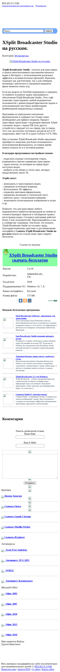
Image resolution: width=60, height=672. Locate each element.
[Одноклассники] (25, 300)
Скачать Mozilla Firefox (17, 527)
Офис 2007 (10, 604)
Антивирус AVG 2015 (16, 560)
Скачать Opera (12, 506)
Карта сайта (48, 669)
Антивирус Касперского (18, 581)
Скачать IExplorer (14, 537)
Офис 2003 (10, 593)
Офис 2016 (10, 634)
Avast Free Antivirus (15, 550)
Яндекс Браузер (13, 496)
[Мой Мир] (29, 300)
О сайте (36, 669)
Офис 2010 (10, 614)
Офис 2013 (10, 624)
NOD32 (9, 570)
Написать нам (8, 669)
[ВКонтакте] (20, 300)
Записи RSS (24, 669)
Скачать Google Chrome (17, 516)
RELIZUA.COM (43, 666)
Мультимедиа (21, 55)
